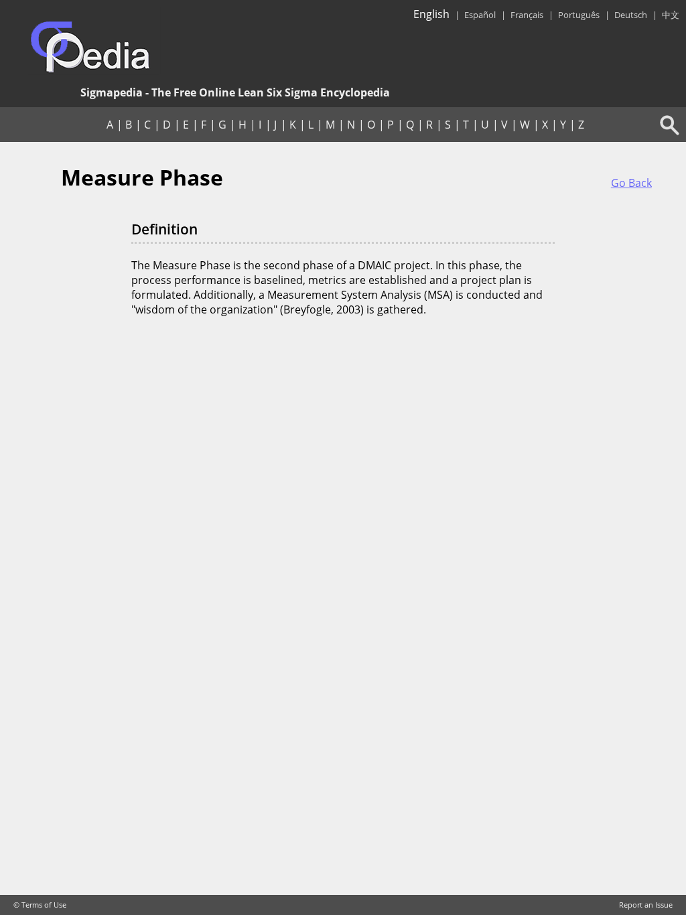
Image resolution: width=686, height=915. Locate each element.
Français (526, 15)
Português (579, 15)
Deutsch (630, 15)
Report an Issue (646, 905)
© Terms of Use (39, 905)
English (431, 14)
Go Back (631, 182)
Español (480, 15)
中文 (670, 15)
